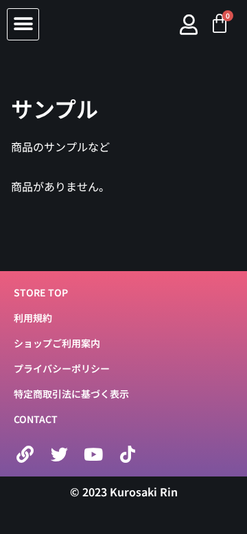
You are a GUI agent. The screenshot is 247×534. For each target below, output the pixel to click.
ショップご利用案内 (57, 343)
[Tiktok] (127, 454)
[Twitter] (59, 454)
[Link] (24, 454)
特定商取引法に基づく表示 (71, 393)
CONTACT (36, 419)
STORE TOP (41, 292)
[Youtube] (93, 454)
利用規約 (33, 318)
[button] (23, 24)
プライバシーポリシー (62, 368)
